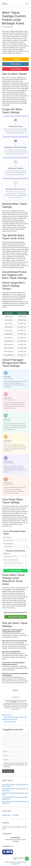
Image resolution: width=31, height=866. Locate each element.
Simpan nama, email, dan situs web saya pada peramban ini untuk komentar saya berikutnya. (16, 764)
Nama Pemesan (7, 537)
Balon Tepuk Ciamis (10, 721)
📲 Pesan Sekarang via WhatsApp (15, 617)
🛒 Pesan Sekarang (15, 69)
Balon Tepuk (7, 715)
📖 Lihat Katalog (15, 64)
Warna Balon (6, 553)
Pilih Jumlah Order (8, 543)
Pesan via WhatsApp (15, 570)
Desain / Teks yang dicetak (10, 560)
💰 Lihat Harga (15, 59)
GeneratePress (15, 863)
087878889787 (17, 839)
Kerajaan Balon (6, 815)
